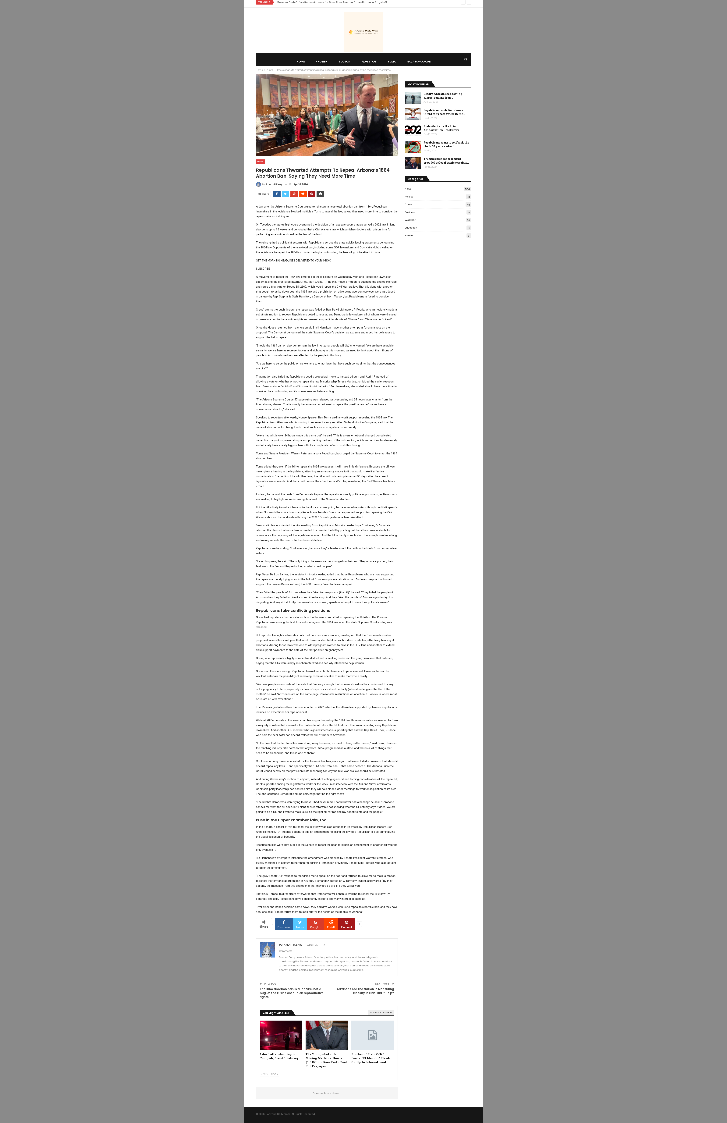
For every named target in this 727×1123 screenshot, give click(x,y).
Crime (408, 204)
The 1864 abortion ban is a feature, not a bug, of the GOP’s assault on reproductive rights (292, 993)
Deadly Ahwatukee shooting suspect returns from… (443, 95)
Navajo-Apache (419, 61)
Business (410, 212)
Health (409, 235)
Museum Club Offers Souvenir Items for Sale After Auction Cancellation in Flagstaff (332, 2)
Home (301, 61)
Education (411, 227)
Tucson (344, 61)
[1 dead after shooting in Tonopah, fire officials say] (281, 1035)
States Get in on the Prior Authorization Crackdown (442, 128)
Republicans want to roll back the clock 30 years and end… (446, 144)
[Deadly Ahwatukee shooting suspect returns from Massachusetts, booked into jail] (413, 98)
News (260, 161)
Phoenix (322, 61)
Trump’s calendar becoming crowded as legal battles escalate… (446, 160)
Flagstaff (369, 61)
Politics (409, 196)
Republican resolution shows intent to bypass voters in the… (444, 112)
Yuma (392, 61)
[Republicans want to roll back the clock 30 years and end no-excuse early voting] (413, 147)
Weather (410, 220)
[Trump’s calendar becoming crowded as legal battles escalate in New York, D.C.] (413, 163)
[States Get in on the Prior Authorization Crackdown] (413, 130)
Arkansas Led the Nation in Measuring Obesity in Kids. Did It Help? (365, 991)
